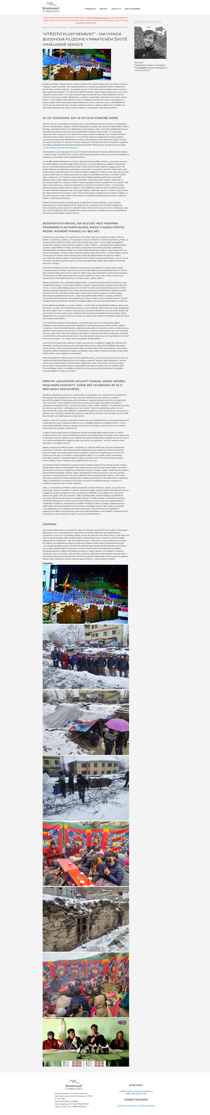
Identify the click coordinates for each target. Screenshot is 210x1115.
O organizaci (90, 9)
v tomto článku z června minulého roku (60, 147)
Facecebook (131, 1106)
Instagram (150, 1106)
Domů (45, 27)
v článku (117, 258)
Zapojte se (116, 9)
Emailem (121, 1106)
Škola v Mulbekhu (132, 9)
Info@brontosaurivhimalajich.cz (139, 1091)
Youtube (141, 1106)
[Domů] (51, 7)
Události (104, 9)
